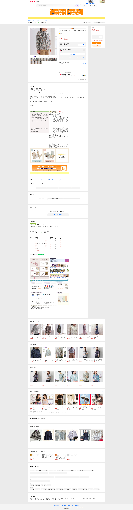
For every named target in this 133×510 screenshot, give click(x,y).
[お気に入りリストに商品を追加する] (102, 45)
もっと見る (100, 391)
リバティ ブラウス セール (82, 489)
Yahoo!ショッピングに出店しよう (96, 3)
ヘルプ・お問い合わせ (78, 507)
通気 (42, 485)
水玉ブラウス (97, 489)
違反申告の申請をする (82, 79)
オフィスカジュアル (60, 489)
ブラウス (45, 20)
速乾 (45, 485)
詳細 (83, 57)
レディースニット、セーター (60, 470)
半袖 (34, 481)
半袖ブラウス (91, 489)
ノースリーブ (47, 481)
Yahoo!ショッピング (57, 505)
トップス (57, 180)
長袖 (31, 481)
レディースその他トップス (71, 470)
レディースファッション (51, 180)
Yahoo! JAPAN (88, 3)
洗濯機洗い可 (37, 485)
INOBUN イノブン (31, 20)
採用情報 (72, 507)
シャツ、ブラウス (63, 180)
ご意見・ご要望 (83, 507)
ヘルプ (104, 3)
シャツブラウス (43, 489)
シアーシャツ (37, 489)
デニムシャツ (74, 489)
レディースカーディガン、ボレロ (48, 470)
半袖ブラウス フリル (51, 489)
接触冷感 (32, 485)
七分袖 (42, 481)
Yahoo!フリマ (77, 505)
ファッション (38, 20)
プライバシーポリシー (50, 507)
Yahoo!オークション (70, 505)
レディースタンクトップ (81, 470)
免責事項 (69, 507)
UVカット (49, 485)
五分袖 (38, 481)
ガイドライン (66, 507)
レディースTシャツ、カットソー (36, 470)
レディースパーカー (90, 470)
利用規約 (62, 507)
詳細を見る (84, 63)
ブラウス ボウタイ (68, 489)
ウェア (42, 20)
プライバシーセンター (57, 507)
